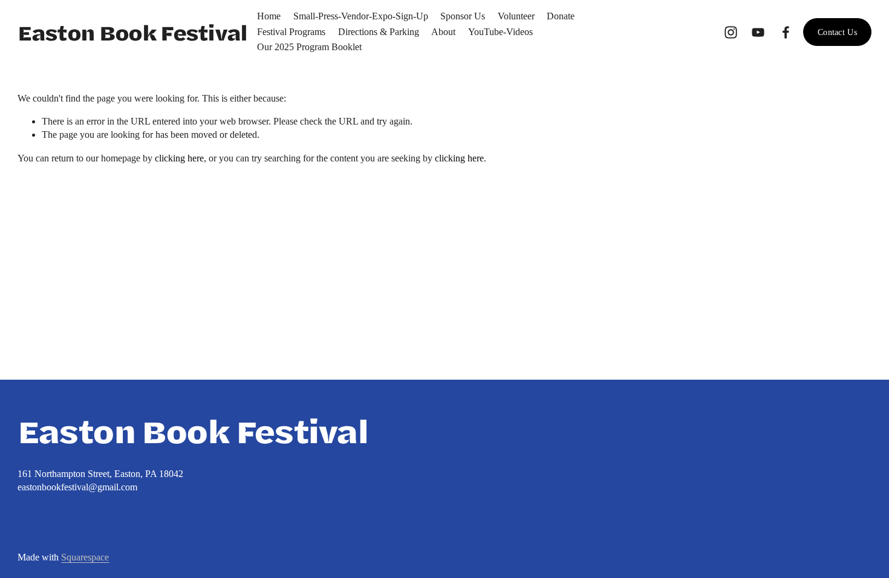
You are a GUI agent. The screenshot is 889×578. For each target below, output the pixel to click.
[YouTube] (758, 32)
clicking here (179, 158)
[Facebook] (785, 32)
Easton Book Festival (132, 32)
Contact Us (837, 32)
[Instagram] (730, 32)
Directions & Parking (378, 32)
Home (269, 16)
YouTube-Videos (500, 32)
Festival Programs (291, 32)
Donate (561, 16)
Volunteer (516, 16)
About (443, 32)
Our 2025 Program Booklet (309, 47)
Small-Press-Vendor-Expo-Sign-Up (360, 16)
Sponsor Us (462, 16)
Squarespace (85, 557)
